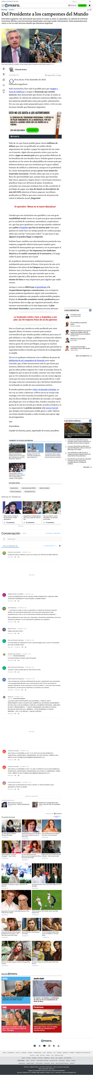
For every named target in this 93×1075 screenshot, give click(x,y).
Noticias (32, 1055)
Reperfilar (65, 1052)
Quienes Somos (30, 1063)
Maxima (73, 1060)
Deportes (49, 1052)
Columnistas (71, 310)
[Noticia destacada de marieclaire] (47, 979)
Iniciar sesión (49, 533)
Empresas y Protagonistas (83, 1052)
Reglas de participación (62, 1063)
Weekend (34, 1058)
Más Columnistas (83, 356)
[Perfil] (12, 974)
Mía (56, 1058)
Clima (44, 1052)
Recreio (68, 1060)
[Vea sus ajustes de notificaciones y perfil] (89, 5)
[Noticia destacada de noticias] (15, 979)
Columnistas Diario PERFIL (29, 488)
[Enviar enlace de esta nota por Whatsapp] (3, 79)
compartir (50, 557)
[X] (39, 1046)
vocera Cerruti (51, 408)
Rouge (52, 1058)
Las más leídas (72, 420)
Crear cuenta (57, 533)
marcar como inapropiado (57, 558)
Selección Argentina (15, 491)
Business (72, 1052)
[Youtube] (44, 1046)
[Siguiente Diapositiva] (60, 513)
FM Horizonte (67, 1058)
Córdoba (59, 1052)
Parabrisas (47, 1058)
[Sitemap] (58, 1046)
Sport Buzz (62, 1060)
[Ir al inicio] (12, 5)
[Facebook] (35, 1046)
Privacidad (47, 1063)
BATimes (60, 1058)
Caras (37, 1055)
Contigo (33, 1060)
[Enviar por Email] (3, 85)
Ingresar (73, 5)
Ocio (54, 1052)
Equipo (52, 1063)
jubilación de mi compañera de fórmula (26, 360)
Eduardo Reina (21, 69)
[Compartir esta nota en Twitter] (3, 74)
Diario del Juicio (59, 1055)
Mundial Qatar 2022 (30, 491)
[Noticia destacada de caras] (15, 1008)
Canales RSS (21, 1063)
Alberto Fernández (44, 488)
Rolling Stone (53, 1060)
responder (10, 557)
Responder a (16, 655)
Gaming (48, 1055)
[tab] (10, 545)
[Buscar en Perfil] (90, 1)
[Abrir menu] (2, 5)
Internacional (37, 1052)
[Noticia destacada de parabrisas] (47, 1008)
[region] (31, 673)
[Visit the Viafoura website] (58, 813)
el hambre (23, 227)
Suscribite (82, 5)
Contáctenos (39, 1063)
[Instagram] (49, 1046)
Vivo (52, 1055)
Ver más (86, 467)
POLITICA (4, 10)
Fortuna (40, 1058)
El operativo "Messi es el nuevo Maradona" (35, 206)
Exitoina (42, 1055)
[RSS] (54, 1046)
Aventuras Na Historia (42, 1060)
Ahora (4, 1052)
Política (18, 1052)
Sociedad (30, 1052)
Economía (23, 1052)
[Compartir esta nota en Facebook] (3, 68)
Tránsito (72, 1063)
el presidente (40, 287)
